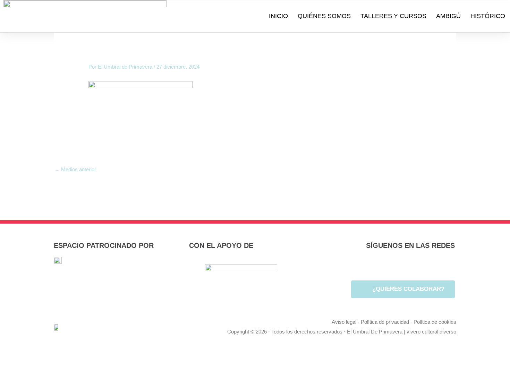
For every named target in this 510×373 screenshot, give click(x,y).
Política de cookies (435, 322)
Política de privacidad (385, 322)
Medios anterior (75, 169)
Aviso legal (344, 322)
